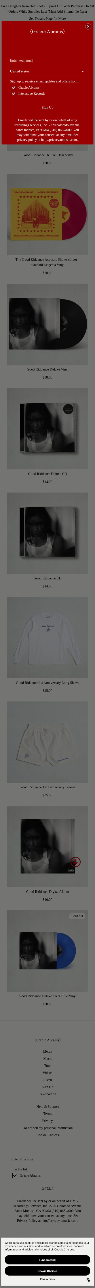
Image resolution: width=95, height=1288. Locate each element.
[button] (88, 26)
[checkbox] (48, 87)
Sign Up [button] (47, 107)
